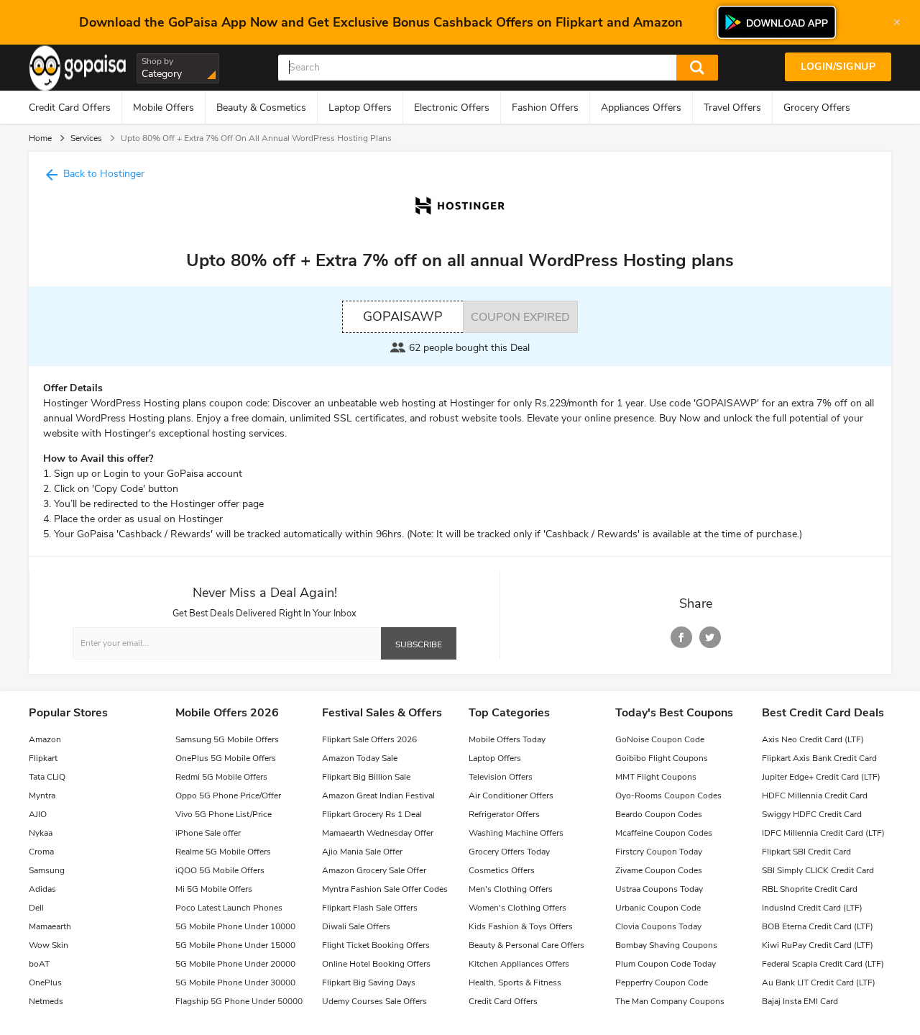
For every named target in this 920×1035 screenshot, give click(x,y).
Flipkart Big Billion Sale (366, 777)
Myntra (42, 795)
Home (40, 138)
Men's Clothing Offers (511, 889)
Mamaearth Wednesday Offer (377, 833)
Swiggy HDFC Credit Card (812, 814)
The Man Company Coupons (669, 1001)
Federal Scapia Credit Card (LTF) (823, 964)
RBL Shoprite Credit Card (809, 889)
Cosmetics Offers (502, 870)
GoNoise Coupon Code (659, 739)
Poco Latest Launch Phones (228, 907)
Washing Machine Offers (516, 833)
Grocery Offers (816, 107)
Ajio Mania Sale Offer (362, 851)
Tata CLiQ (47, 777)
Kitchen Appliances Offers (519, 964)
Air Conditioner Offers (511, 795)
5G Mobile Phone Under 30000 (235, 982)
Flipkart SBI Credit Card (806, 851)
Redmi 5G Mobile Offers (221, 777)
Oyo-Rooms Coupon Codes (668, 795)
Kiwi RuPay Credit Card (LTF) (817, 945)
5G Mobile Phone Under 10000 (235, 926)
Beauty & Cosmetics (261, 107)
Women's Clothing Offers (517, 907)
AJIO (38, 814)
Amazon (45, 739)
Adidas (42, 889)
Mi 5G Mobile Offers (213, 889)
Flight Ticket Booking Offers (376, 945)
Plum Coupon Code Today (665, 964)
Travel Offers (732, 107)
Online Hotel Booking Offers (376, 964)
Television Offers (501, 777)
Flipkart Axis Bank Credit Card (819, 758)
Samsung (47, 870)
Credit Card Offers (70, 107)
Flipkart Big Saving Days (368, 982)
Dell (36, 907)
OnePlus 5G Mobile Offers (225, 758)
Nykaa (40, 833)
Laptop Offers (360, 107)
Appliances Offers (641, 107)
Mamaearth (50, 926)
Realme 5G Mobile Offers (223, 851)
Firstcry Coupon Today (658, 851)
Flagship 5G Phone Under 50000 (239, 1001)
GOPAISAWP (403, 316)
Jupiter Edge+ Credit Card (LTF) (821, 777)
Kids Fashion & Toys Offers (521, 926)
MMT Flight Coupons (655, 777)
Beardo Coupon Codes (658, 814)
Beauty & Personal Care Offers (526, 945)
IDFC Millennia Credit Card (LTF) (823, 833)
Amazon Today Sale (359, 758)
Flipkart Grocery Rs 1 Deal (372, 814)
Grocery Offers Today (509, 851)
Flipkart (43, 758)
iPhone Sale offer (208, 833)
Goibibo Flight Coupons (661, 758)
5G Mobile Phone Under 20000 (235, 964)
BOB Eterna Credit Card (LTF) (817, 926)
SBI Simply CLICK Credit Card (818, 870)
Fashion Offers (545, 107)
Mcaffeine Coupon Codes (663, 833)
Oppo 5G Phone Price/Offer (228, 795)
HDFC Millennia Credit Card (815, 795)
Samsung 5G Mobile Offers (227, 739)
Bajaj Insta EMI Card (800, 1001)
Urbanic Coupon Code (658, 907)
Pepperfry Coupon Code (661, 982)
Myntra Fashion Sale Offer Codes (385, 889)
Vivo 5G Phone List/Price (223, 814)
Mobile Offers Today (507, 739)
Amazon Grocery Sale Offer (374, 870)
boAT (39, 964)
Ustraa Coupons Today (659, 889)
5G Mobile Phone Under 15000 (235, 945)
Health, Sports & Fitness (515, 982)
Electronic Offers (451, 107)
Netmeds (46, 1001)
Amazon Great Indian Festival (378, 795)
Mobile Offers (163, 107)
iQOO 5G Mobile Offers (219, 870)
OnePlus (45, 982)
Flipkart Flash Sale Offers (370, 907)
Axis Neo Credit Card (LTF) (813, 739)
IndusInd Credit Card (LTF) (812, 907)
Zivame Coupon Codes (658, 870)
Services (86, 138)
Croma (41, 851)
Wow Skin (48, 945)
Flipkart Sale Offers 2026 (369, 739)
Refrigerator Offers (504, 814)
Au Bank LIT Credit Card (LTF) (818, 982)
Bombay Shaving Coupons (666, 945)
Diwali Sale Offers (356, 926)
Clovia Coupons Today (658, 926)
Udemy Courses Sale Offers (374, 1001)
